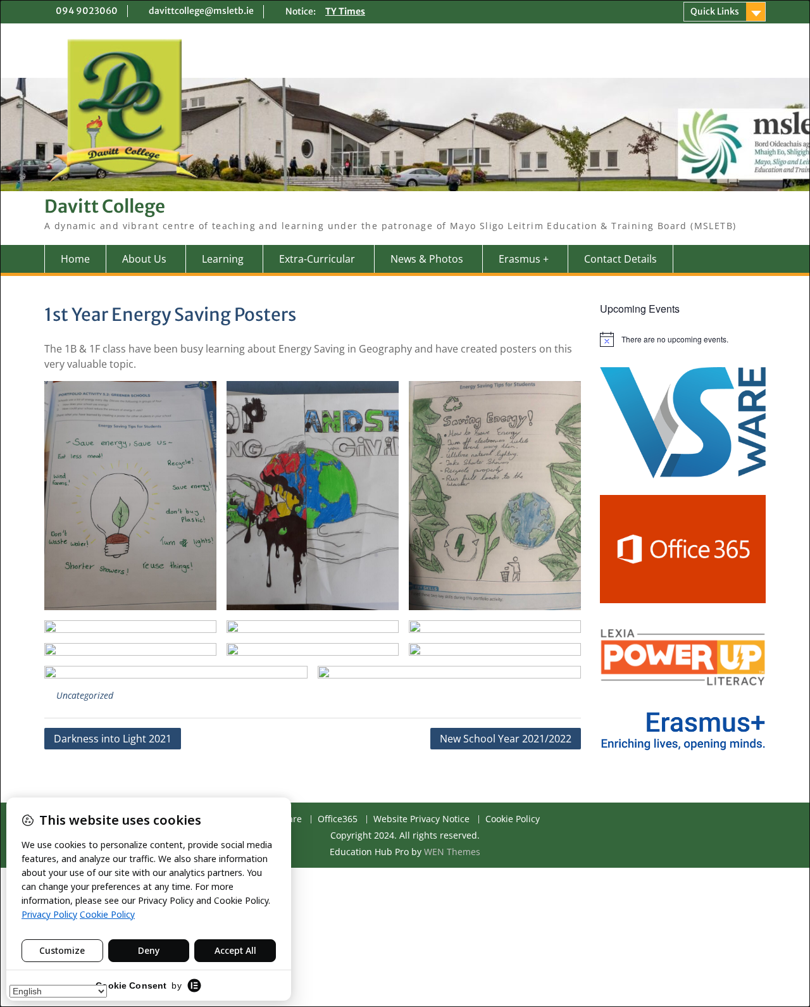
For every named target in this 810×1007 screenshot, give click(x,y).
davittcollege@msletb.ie (201, 10)
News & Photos (426, 259)
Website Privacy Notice (421, 819)
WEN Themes (452, 852)
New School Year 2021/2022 (505, 739)
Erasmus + (524, 259)
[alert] (683, 339)
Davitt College (104, 206)
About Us (144, 259)
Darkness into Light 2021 (112, 739)
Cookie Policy (512, 819)
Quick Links (714, 11)
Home (75, 259)
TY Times (345, 11)
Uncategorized (84, 695)
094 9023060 (87, 10)
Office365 (338, 819)
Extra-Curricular (317, 259)
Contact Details (620, 259)
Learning (223, 259)
